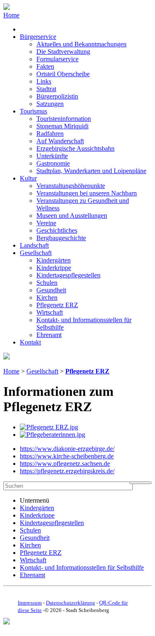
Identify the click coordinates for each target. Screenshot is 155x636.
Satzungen (50, 103)
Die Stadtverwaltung (63, 51)
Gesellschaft (36, 252)
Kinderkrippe (53, 267)
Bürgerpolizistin (57, 96)
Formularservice (57, 59)
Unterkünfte (52, 155)
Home (11, 15)
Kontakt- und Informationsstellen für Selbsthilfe (82, 567)
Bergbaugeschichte (61, 237)
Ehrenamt (49, 334)
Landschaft (34, 245)
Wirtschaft (49, 312)
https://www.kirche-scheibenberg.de (67, 456)
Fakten (45, 66)
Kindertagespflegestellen (68, 275)
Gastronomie (53, 163)
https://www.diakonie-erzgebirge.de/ (67, 448)
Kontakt (30, 342)
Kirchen (46, 297)
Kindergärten (53, 260)
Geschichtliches (56, 230)
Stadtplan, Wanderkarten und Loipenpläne (91, 170)
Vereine (46, 222)
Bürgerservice (38, 36)
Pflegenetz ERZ (57, 304)
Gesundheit (51, 290)
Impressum (30, 603)
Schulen (46, 282)
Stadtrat (46, 88)
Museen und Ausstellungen (71, 215)
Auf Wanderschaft (60, 141)
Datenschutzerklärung (70, 603)
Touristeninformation (63, 118)
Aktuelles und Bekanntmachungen (81, 44)
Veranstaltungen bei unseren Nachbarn (86, 193)
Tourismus (33, 111)
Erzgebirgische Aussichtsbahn (75, 148)
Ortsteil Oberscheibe (63, 73)
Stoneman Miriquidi (62, 126)
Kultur (28, 178)
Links (43, 81)
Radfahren (50, 133)
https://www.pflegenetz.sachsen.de (65, 463)
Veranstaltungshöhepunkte (70, 185)
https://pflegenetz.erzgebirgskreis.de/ (67, 471)
